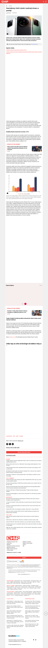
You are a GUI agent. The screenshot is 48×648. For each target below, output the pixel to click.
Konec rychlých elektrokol (27, 591)
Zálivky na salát (31, 586)
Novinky (8, 459)
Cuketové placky (38, 586)
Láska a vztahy (23, 581)
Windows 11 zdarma (37, 592)
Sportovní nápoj (24, 586)
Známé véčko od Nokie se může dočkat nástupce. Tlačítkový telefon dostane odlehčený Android (14, 612)
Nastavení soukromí (11, 547)
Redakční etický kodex (27, 543)
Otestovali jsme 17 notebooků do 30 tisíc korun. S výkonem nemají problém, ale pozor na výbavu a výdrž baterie (15, 621)
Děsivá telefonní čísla (18, 580)
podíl (17, 436)
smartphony (9, 436)
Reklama (8, 544)
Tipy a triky (9, 514)
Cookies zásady (10, 550)
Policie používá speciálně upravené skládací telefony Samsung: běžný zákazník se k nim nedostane (17, 148)
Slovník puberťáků (26, 580)
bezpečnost (9, 497)
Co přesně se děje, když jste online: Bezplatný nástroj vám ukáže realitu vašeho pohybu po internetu (15, 626)
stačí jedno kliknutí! (34, 44)
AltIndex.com (12, 337)
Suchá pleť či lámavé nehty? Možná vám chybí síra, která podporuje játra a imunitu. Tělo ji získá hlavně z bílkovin (32, 607)
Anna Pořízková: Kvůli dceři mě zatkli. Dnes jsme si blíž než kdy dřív (32, 621)
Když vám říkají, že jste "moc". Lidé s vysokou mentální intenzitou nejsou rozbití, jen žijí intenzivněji (32, 625)
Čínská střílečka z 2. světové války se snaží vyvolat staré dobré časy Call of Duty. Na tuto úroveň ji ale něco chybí (15, 602)
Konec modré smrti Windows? (26, 592)
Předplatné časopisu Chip (12, 541)
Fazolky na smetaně (26, 585)
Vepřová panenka (18, 585)
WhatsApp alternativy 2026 (26, 583)
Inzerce (24, 544)
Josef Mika (8, 12)
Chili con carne (18, 586)
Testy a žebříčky (10, 478)
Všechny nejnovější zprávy (24, 452)
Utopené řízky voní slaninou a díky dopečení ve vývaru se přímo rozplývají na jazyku (32, 617)
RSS (23, 545)
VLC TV (12, 595)
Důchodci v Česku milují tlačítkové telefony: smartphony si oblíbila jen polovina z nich (17, 311)
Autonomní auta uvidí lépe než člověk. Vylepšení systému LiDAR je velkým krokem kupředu (15, 607)
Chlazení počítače (18, 591)
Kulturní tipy (29, 581)
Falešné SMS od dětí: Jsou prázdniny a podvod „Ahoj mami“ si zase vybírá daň (22, 509)
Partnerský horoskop (35, 580)
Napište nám (20, 440)
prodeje (21, 436)
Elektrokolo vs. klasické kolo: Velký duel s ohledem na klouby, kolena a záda (22, 519)
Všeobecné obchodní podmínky (13, 545)
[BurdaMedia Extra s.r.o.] (13, 538)
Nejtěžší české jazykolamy (15, 581)
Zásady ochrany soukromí (12, 548)
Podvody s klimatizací (19, 595)
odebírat (24, 557)
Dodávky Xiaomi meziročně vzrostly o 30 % (16, 50)
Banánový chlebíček (10, 586)
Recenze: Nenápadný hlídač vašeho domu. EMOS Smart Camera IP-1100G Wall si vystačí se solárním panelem (15, 617)
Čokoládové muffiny (34, 585)
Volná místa (9, 543)
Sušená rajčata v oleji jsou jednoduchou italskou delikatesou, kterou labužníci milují (32, 612)
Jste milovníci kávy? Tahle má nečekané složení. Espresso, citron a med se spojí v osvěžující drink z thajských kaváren (33, 602)
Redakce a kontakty (27, 541)
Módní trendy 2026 (16, 583)
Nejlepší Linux (26, 595)
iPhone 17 (8, 595)
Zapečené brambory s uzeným (16, 589)
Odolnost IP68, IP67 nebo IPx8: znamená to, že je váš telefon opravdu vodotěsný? (23, 521)
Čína (14, 436)
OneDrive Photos (17, 592)
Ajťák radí (34, 581)
